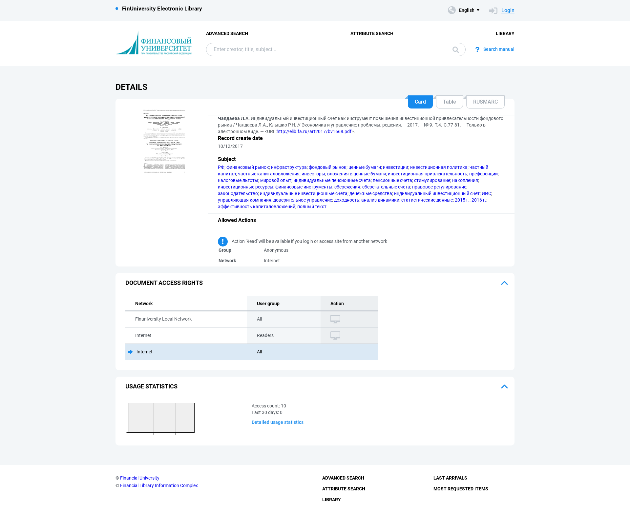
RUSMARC (485, 102)
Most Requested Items (460, 488)
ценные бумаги (364, 167)
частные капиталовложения (269, 173)
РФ (221, 167)
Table (449, 102)
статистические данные (427, 200)
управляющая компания (244, 200)
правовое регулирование (439, 186)
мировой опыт (275, 180)
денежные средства (370, 193)
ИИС (486, 193)
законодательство (238, 193)
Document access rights (164, 282)
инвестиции (395, 167)
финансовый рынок (247, 167)
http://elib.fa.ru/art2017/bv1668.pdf (314, 131)
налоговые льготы (238, 180)
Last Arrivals (450, 478)
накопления (465, 180)
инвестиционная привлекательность (427, 173)
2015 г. (462, 200)
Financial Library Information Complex (159, 485)
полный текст (311, 206)
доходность (346, 200)
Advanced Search (227, 33)
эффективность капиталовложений (256, 206)
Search (454, 49)
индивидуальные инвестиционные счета (303, 193)
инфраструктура (289, 167)
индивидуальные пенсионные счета (332, 180)
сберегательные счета (386, 186)
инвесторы (313, 173)
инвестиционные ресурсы (245, 186)
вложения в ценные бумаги (356, 173)
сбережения (347, 186)
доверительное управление (302, 200)
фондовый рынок (327, 167)
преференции (483, 173)
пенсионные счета (392, 180)
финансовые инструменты (303, 186)
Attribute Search (371, 33)
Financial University (139, 478)
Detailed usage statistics (278, 422)
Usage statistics (151, 386)
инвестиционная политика (439, 167)
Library (505, 33)
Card (420, 102)
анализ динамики (380, 200)
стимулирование (432, 180)
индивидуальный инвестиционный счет (437, 193)
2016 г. (479, 200)
